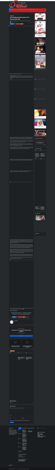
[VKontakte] (19, 24)
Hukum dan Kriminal (19, 9)
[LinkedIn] (13, 24)
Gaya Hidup (34, 9)
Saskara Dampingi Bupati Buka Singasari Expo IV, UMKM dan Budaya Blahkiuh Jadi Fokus (29, 358)
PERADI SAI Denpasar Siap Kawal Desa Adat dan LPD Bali (13, 401)
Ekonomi (13, 9)
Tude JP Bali (16, 320)
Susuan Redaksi (30, 431)
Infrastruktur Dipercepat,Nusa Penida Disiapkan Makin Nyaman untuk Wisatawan (43, 208)
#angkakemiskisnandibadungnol (27, 312)
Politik (16, 9)
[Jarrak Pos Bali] (18, 5)
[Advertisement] (21, 132)
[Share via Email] (26, 317)
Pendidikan (31, 9)
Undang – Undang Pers (40, 434)
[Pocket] (22, 24)
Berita (10, 9)
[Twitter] (12, 24)
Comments (25, 428)
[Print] (28, 317)
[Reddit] (18, 24)
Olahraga (27, 9)
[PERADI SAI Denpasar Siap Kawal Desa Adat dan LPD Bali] (13, 376)
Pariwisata (24, 9)
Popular (20, 428)
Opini (37, 9)
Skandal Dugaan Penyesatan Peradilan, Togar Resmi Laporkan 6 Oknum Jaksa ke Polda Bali (21, 358)
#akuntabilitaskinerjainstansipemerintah (17, 312)
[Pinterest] (16, 24)
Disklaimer (39, 435)
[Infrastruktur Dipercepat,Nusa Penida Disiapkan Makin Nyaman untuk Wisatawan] (43, 182)
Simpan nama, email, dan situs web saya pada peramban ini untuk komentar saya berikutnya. (19, 420)
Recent (22, 428)
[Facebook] (10, 24)
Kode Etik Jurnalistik (40, 433)
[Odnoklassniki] (21, 24)
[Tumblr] (15, 24)
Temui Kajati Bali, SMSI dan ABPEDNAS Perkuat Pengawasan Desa (37, 207)
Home (10, 14)
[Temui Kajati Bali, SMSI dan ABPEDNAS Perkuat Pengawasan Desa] (37, 182)
